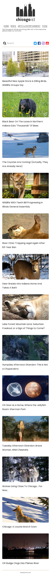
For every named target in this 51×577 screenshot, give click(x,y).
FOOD (44, 26)
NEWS (13, 26)
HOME (6, 26)
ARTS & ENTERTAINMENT (29, 26)
